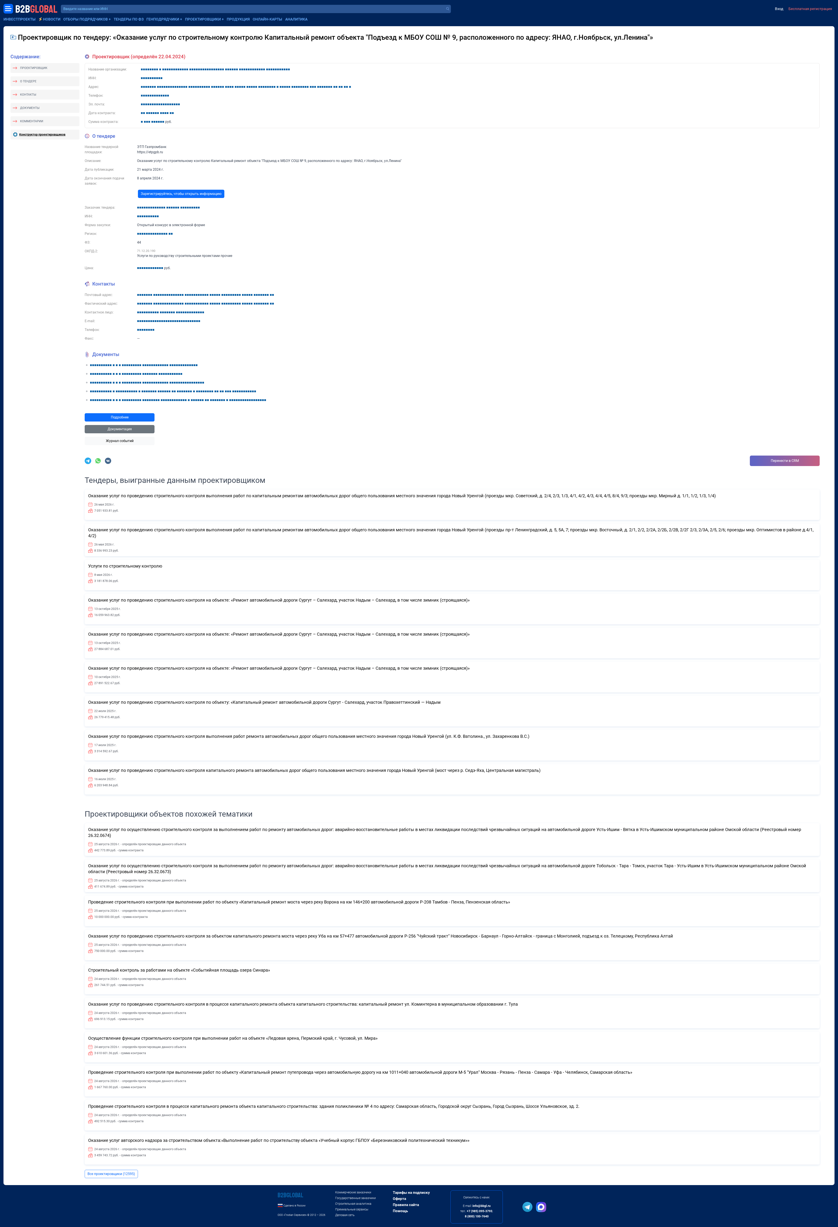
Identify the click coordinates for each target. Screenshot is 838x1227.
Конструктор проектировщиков (42, 134)
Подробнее (120, 417)
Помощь (400, 1211)
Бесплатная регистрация (810, 9)
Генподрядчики (162, 19)
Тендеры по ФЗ (129, 19)
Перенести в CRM (785, 461)
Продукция (238, 19)
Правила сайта (406, 1205)
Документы (29, 108)
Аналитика (296, 19)
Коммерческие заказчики (353, 1192)
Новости (51, 19)
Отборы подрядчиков (85, 19)
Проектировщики (203, 19)
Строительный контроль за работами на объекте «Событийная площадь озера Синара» (179, 970)
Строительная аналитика (353, 1203)
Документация (120, 429)
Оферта (399, 1198)
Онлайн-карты (267, 19)
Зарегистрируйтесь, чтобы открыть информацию (181, 194)
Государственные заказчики (355, 1198)
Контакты (28, 94)
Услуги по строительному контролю (125, 566)
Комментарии (31, 121)
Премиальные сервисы (351, 1209)
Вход (779, 9)
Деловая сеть (345, 1215)
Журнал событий (120, 441)
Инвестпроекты (19, 19)
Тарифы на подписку (411, 1192)
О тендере (28, 81)
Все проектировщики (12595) (111, 1174)
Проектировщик (33, 68)
